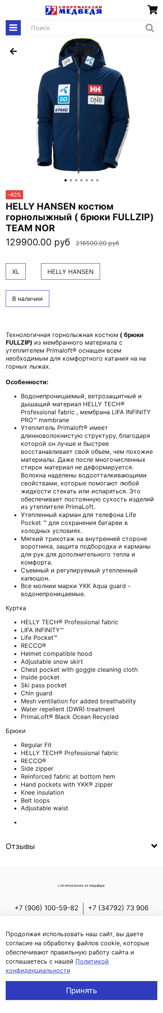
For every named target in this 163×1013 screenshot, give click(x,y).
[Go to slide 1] (65, 180)
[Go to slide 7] (97, 180)
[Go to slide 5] (87, 180)
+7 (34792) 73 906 (118, 908)
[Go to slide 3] (76, 180)
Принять (81, 990)
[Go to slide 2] (71, 180)
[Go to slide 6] (92, 180)
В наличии (27, 298)
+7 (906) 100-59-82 (46, 908)
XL (15, 271)
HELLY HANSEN (70, 271)
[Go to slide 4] (81, 180)
